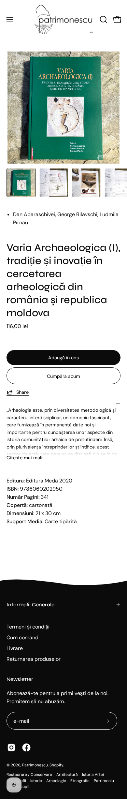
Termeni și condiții (28, 626)
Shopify (56, 765)
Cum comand (22, 637)
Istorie (36, 780)
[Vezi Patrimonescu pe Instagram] (11, 747)
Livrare (15, 648)
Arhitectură (67, 774)
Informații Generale (30, 604)
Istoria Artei (93, 774)
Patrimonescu (35, 765)
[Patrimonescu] (63, 19)
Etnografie (80, 780)
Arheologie (56, 780)
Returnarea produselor (34, 659)
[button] (102, 19)
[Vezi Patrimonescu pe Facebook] (26, 747)
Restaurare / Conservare (29, 774)
